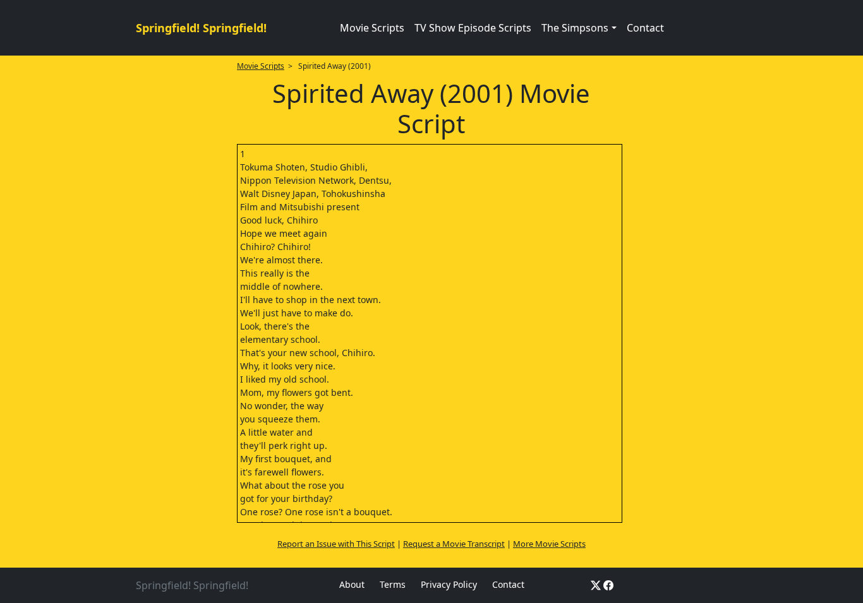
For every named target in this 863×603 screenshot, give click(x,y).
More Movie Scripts (549, 543)
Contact (645, 28)
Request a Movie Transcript (454, 543)
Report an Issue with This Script (336, 543)
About (352, 584)
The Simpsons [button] (574, 28)
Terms (393, 584)
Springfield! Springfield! (201, 27)
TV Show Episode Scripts (472, 28)
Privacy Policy (449, 584)
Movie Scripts (372, 28)
